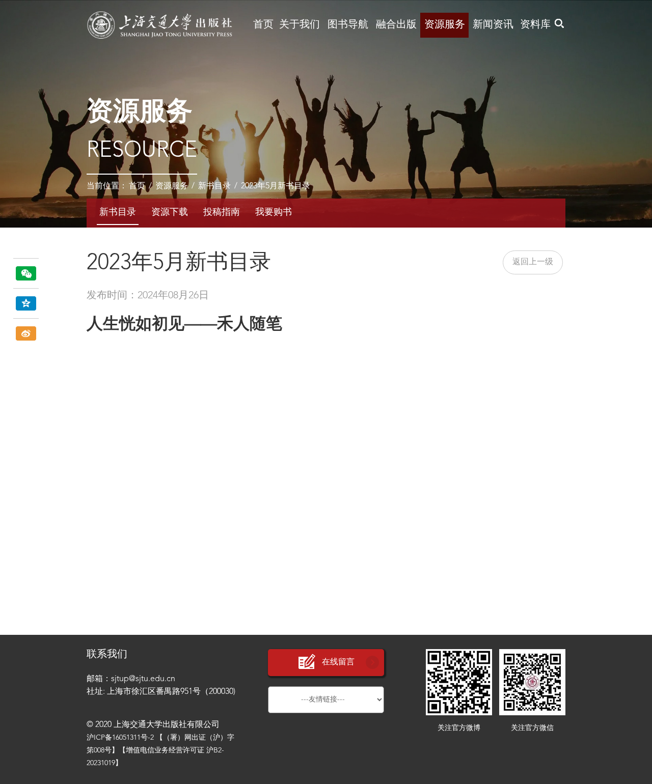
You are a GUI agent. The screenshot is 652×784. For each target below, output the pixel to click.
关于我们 (299, 25)
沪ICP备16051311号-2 (120, 737)
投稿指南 (221, 212)
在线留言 (338, 662)
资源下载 (169, 212)
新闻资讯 (493, 25)
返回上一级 (532, 262)
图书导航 (348, 25)
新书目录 (214, 186)
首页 (263, 25)
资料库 (535, 25)
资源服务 (444, 25)
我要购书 (273, 212)
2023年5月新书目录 (275, 186)
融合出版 (396, 25)
